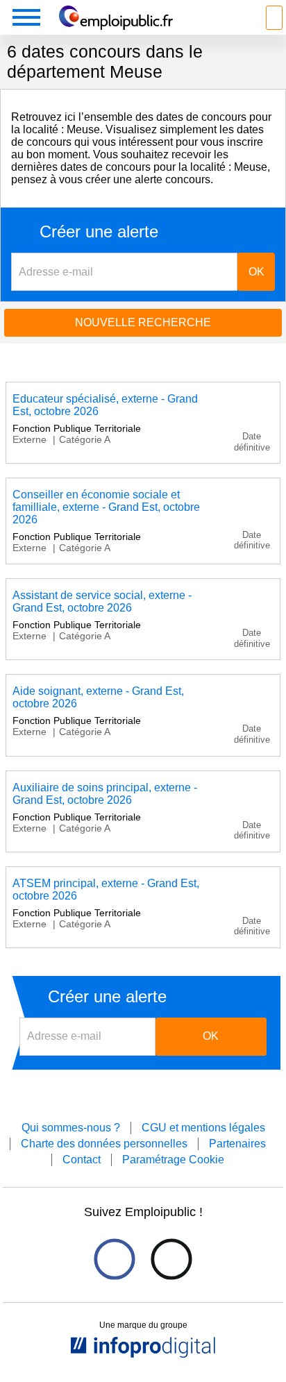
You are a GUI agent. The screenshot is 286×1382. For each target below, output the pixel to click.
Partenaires (237, 1143)
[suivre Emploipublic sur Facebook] (114, 1258)
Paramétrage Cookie (173, 1159)
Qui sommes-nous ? (71, 1128)
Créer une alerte (99, 232)
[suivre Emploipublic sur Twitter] (171, 1258)
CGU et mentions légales (203, 1128)
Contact (81, 1159)
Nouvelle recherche (143, 322)
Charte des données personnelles (104, 1143)
